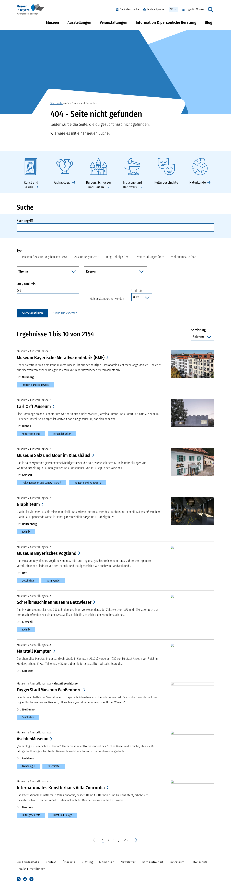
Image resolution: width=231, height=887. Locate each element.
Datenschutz (199, 862)
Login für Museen (195, 9)
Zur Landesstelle (28, 862)
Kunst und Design (62, 815)
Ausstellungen (79, 22)
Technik (26, 531)
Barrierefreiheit (152, 862)
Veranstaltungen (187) (150, 257)
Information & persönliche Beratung (166, 22)
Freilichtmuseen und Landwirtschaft (41, 482)
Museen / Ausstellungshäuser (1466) (44, 257)
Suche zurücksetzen (65, 313)
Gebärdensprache (129, 9)
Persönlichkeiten (62, 433)
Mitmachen (106, 862)
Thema (23, 271)
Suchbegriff (25, 221)
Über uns (69, 862)
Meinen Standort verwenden (107, 299)
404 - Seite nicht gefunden (81, 103)
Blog (208, 22)
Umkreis (136, 291)
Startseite (56, 103)
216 (126, 840)
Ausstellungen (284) (86, 257)
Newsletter (128, 862)
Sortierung (202, 330)
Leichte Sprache (155, 9)
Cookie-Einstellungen (31, 869)
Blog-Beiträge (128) (117, 257)
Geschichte (28, 580)
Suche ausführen (32, 313)
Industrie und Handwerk (35, 384)
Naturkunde (53, 580)
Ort (19, 291)
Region (91, 271)
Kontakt (51, 862)
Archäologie (28, 766)
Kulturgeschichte (31, 433)
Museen (52, 22)
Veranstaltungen (113, 22)
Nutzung (87, 862)
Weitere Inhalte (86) (183, 257)
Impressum (176, 862)
